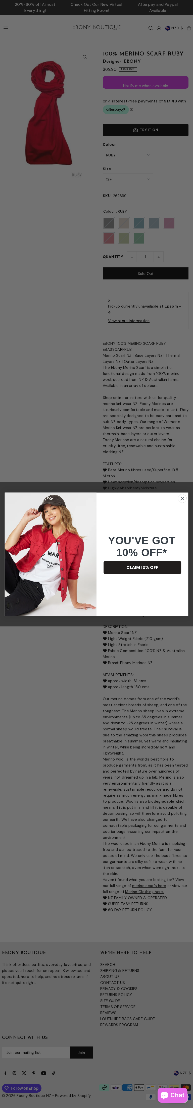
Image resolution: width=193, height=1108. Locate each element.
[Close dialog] (182, 498)
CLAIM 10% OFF (142, 567)
